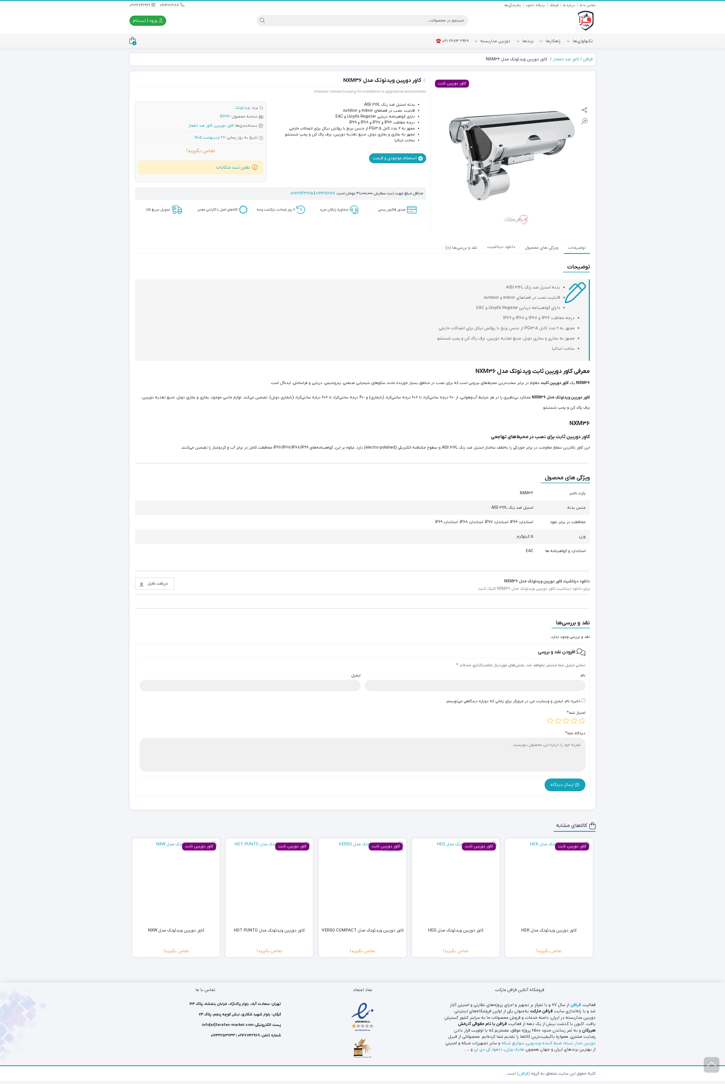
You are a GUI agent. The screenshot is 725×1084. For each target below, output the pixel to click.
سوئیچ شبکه (512, 1043)
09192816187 (170, 5)
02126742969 (140, 5)
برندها (527, 41)
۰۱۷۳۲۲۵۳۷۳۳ (223, 1035)
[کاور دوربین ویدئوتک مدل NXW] (176, 882)
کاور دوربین (224, 125)
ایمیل (356, 675)
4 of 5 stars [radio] (558, 720)
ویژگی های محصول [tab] (541, 248)
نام (583, 675)
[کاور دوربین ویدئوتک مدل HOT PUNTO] (269, 882)
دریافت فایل (158, 583)
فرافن (588, 59)
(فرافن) (523, 1073)
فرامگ (553, 5)
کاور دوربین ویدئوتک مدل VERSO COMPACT (362, 930)
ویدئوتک (242, 108)
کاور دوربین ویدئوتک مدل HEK (549, 930)
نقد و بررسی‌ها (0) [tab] (461, 248)
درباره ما (569, 5)
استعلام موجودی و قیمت (395, 158)
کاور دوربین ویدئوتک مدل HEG (455, 930)
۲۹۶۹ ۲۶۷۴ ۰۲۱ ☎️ (452, 41)
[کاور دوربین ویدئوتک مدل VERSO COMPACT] (362, 882)
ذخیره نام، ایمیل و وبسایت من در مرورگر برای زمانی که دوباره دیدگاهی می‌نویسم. (513, 701)
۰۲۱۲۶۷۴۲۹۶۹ (249, 1035)
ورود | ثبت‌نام (145, 21)
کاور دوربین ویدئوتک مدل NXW (176, 930)
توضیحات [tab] (577, 248)
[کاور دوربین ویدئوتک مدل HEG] (456, 882)
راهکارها (552, 41)
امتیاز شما (576, 713)
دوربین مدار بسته (580, 1043)
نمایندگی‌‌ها (512, 5)
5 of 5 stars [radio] (550, 720)
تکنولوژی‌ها (582, 41)
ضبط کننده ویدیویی (544, 1043)
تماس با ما (588, 5)
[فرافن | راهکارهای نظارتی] (586, 21)
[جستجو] (262, 20)
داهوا (497, 1049)
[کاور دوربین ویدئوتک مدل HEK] (549, 882)
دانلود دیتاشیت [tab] (501, 247)
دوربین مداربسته (494, 41)
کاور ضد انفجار (566, 59)
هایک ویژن (514, 1049)
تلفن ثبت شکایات (233, 167)
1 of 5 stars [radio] (582, 720)
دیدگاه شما (575, 733)
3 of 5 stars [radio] (566, 720)
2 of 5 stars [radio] (574, 720)
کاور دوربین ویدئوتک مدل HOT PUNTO (269, 930)
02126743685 (301, 193)
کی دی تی (482, 1049)
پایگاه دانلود (535, 5)
